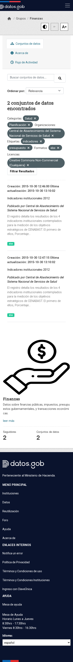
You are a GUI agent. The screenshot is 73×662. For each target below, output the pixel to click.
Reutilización (10, 511)
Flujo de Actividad (26, 62)
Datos (6, 502)
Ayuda (6, 529)
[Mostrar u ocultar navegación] (67, 5)
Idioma (7, 635)
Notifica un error (12, 553)
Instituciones (10, 493)
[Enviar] (60, 78)
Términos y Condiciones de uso (22, 571)
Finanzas (36, 18)
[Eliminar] (35, 118)
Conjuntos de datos (27, 43)
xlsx (11, 243)
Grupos (21, 18)
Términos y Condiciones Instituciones (26, 580)
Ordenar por (15, 91)
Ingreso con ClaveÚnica (17, 589)
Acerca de (21, 53)
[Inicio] (9, 19)
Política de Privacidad (16, 562)
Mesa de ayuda (12, 604)
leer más (8, 421)
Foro (5, 520)
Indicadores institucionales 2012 (28, 198)
